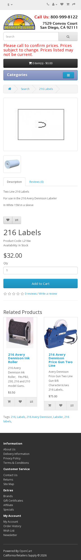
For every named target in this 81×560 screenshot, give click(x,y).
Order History (12, 526)
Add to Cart (41, 283)
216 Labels (46, 89)
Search (25, 89)
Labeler (58, 417)
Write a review (48, 294)
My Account (10, 522)
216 (13, 417)
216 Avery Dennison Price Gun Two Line (61, 360)
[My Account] (54, 4)
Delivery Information (16, 454)
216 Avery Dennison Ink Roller (19, 358)
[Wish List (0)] (61, 4)
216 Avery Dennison (39, 417)
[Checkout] (73, 4)
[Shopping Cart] (67, 4)
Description (14, 182)
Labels (21, 417)
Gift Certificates (13, 501)
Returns (8, 479)
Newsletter (10, 535)
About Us (9, 449)
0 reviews (31, 294)
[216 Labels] (40, 124)
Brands (8, 496)
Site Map (8, 484)
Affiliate (8, 505)
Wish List (8, 530)
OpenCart (25, 551)
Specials (8, 509)
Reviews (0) (36, 182)
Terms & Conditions (16, 463)
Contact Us (10, 475)
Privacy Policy (11, 458)
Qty (5, 263)
